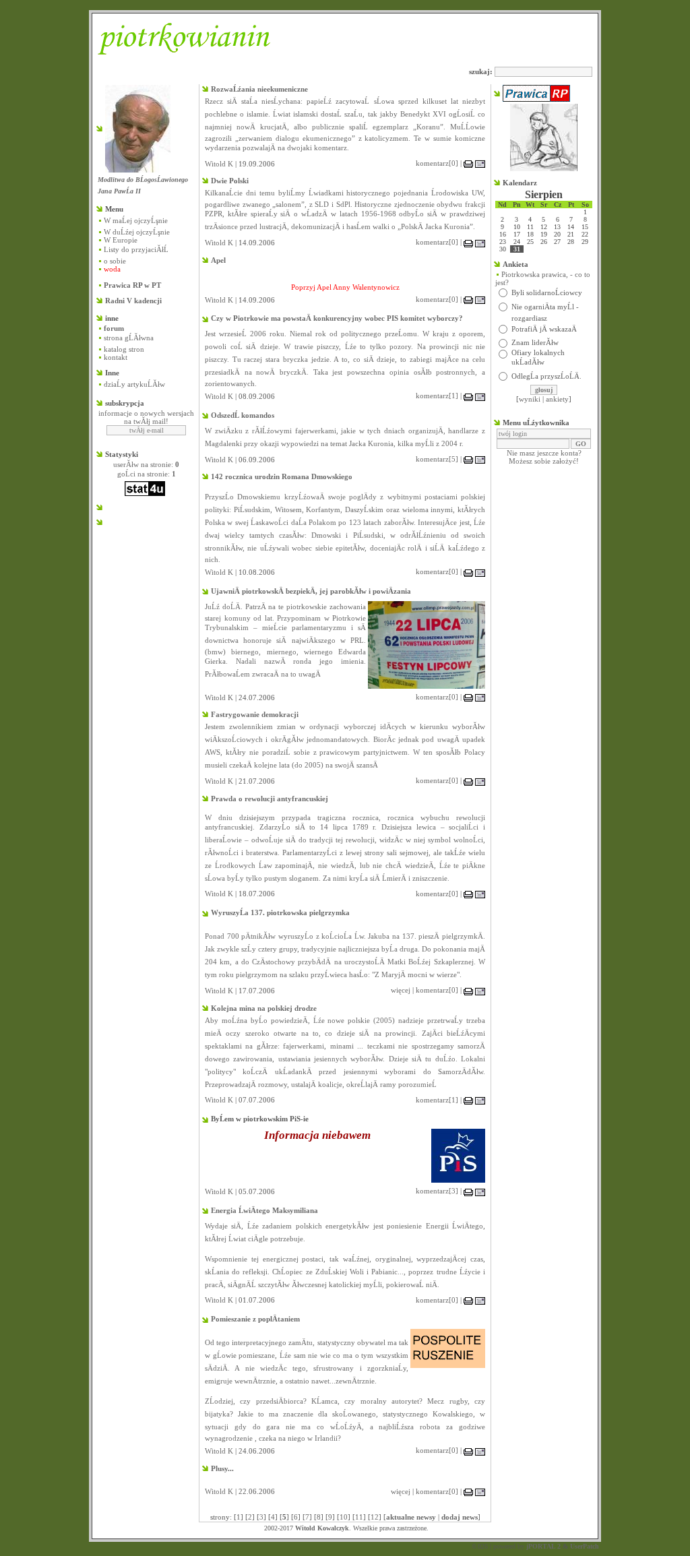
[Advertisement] (138, 608)
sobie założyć (555, 461)
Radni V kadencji (133, 301)
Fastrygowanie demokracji (255, 714)
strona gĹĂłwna (129, 338)
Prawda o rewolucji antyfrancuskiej (269, 799)
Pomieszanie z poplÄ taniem (255, 1319)
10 (344, 1517)
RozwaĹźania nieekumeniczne (259, 89)
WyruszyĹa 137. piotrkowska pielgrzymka (280, 912)
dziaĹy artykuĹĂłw (134, 384)
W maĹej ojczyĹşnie (136, 220)
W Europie (120, 240)
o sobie (115, 261)
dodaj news (459, 1517)
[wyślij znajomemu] (480, 163)
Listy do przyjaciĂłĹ (136, 249)
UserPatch (584, 1546)
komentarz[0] (437, 163)
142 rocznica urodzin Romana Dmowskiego (281, 476)
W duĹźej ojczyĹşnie (137, 232)
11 (359, 1517)
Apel (218, 260)
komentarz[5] (437, 459)
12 (375, 1517)
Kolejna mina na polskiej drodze (264, 1008)
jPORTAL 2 (543, 1546)
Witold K (219, 164)
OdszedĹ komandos (242, 415)
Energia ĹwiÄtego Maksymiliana (264, 1210)
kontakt (115, 357)
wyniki (529, 399)
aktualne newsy (411, 1517)
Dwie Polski (230, 181)
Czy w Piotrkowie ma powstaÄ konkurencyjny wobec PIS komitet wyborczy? (337, 318)
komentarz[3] (437, 1191)
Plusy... (222, 1468)
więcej (400, 990)
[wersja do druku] (468, 163)
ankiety (557, 399)
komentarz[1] (437, 396)
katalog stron (124, 349)
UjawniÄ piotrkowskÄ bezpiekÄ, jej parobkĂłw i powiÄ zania (311, 591)
